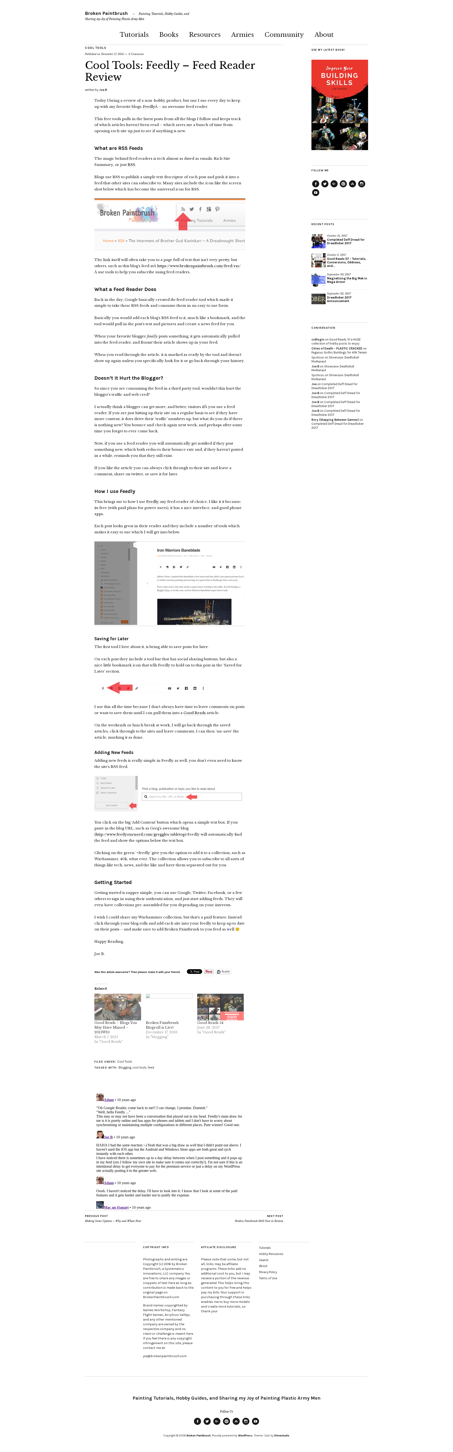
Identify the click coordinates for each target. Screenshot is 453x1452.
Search (263, 1260)
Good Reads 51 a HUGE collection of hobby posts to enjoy (336, 341)
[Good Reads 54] (220, 1007)
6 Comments (136, 54)
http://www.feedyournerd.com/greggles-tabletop (140, 834)
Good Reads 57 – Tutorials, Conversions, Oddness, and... (346, 262)
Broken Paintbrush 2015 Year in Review (259, 1219)
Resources (205, 34)
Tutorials (134, 34)
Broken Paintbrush (106, 13)
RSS (131, 164)
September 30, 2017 (339, 274)
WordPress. (245, 1435)
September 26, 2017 (339, 293)
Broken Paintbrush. (199, 1435)
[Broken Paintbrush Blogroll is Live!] (169, 1007)
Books (168, 34)
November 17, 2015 (112, 54)
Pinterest (226, 1424)
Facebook (197, 1424)
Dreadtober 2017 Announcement (339, 299)
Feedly (149, 106)
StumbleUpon (236, 1424)
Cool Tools (95, 48)
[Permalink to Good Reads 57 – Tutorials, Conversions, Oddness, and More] (318, 260)
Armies (242, 34)
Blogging (125, 1067)
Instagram (245, 1424)
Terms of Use (268, 1278)
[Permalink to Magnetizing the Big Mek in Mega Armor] (318, 280)
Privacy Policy (268, 1272)
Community (284, 34)
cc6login (317, 339)
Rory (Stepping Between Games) (335, 419)
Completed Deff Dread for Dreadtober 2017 (346, 241)
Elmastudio (281, 1435)
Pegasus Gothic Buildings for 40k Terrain (339, 352)
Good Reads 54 (210, 1023)
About (324, 34)
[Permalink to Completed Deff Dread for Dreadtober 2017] (318, 241)
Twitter (207, 1424)
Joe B (103, 90)
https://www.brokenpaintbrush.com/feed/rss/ (198, 266)
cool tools (139, 1067)
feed (151, 1067)
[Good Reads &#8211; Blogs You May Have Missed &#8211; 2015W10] (117, 1007)
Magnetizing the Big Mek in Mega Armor (347, 280)
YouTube (255, 1424)
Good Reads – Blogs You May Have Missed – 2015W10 (115, 1027)
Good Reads (195, 713)
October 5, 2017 (336, 255)
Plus (216, 1424)
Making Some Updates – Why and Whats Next (113, 1219)
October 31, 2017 (337, 235)
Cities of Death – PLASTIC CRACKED (336, 348)
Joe (314, 384)
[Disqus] (169, 1151)
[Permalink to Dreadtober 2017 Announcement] (318, 299)
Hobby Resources (271, 1254)
